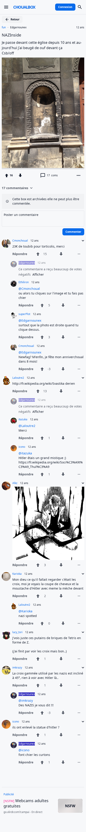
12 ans (80, 27)
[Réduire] (81, 240)
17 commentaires (15, 188)
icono (22, 447)
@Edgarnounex (30, 320)
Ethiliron (24, 282)
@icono (24, 750)
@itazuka (25, 453)
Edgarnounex (18, 27)
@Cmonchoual (29, 288)
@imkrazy (26, 700)
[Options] (78, 175)
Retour (15, 19)
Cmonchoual (20, 240)
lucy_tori (17, 632)
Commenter (73, 232)
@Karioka (25, 611)
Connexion (65, 7)
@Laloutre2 (27, 426)
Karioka (17, 574)
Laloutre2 (18, 378)
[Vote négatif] (20, 175)
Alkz (14, 483)
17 (52, 175)
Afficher (38, 274)
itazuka (23, 419)
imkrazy (17, 667)
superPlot (24, 314)
